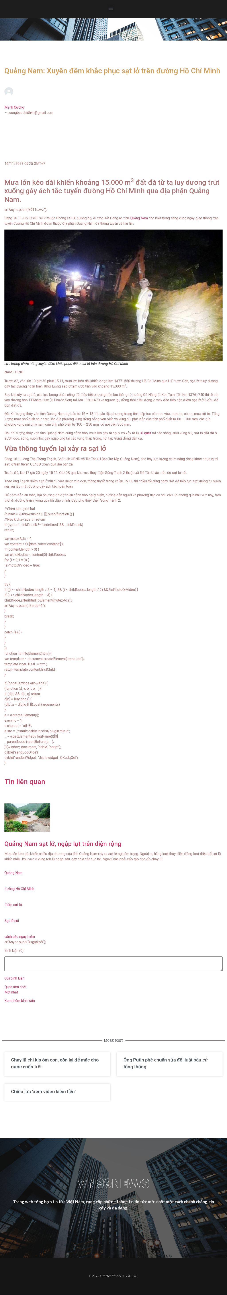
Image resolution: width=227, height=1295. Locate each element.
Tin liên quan (24, 781)
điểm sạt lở (13, 905)
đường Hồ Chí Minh (19, 889)
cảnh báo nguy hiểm (19, 937)
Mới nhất (11, 992)
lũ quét (146, 433)
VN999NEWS (128, 1276)
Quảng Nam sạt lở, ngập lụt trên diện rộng (62, 843)
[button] (110, 8)
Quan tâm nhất (15, 987)
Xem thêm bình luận (19, 1001)
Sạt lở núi (11, 921)
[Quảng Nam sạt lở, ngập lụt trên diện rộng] (113, 817)
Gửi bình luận (14, 978)
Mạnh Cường (14, 107)
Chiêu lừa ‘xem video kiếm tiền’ (43, 1091)
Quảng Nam (139, 218)
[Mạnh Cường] (113, 91)
